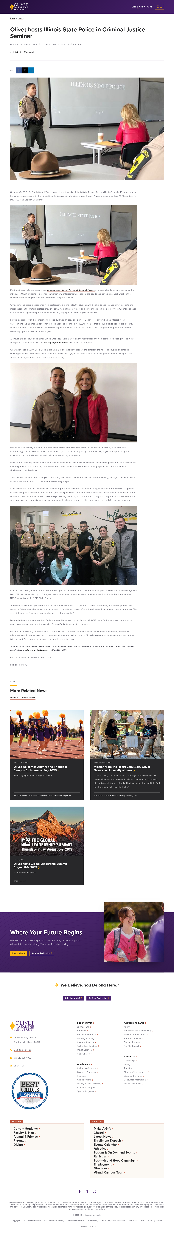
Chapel (99, 1132)
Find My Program (132, 1042)
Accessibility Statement (32, 1220)
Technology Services (87, 1046)
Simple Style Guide (154, 1220)
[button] (138, 7)
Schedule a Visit (72, 998)
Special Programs (85, 1091)
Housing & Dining (85, 1038)
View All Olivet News (22, 698)
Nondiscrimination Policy (54, 1220)
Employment (103, 1164)
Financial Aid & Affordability (137, 1030)
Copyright (16, 1220)
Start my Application (41, 953)
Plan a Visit (17, 953)
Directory (100, 1168)
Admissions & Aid (134, 1022)
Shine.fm (83, 1226)
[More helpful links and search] (159, 7)
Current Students (26, 1128)
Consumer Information (135, 1079)
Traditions (128, 1068)
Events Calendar (105, 1144)
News (20, 18)
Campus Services (85, 1042)
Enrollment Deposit (107, 1140)
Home (12, 18)
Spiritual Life (83, 1027)
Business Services (132, 1083)
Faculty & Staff (24, 1132)
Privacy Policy (92, 1220)
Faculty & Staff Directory (89, 1083)
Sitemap (93, 1226)
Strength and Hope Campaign (115, 1160)
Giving (127, 1064)
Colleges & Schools (86, 1068)
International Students (135, 1034)
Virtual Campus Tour (108, 1172)
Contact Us (19, 1065)
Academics (83, 1064)
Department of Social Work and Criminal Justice (71, 289)
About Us (129, 1056)
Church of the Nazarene (135, 1072)
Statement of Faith (133, 1076)
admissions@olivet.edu (36, 650)
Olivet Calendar (84, 1050)
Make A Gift (102, 1128)
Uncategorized (30, 52)
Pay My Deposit (131, 1046)
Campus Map (83, 1053)
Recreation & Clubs (86, 1034)
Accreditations (84, 1079)
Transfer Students (132, 1038)
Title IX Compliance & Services (113, 1220)
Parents (19, 1140)
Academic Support (86, 1087)
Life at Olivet (84, 1022)
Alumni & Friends (26, 1136)
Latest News (102, 1136)
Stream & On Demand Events (114, 1152)
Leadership (129, 1060)
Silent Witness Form (136, 1220)
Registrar (81, 1076)
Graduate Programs (86, 1072)
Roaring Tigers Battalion (56, 342)
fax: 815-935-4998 (22, 1057)
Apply (127, 1027)
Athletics (81, 1030)
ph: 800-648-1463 (22, 1050)
